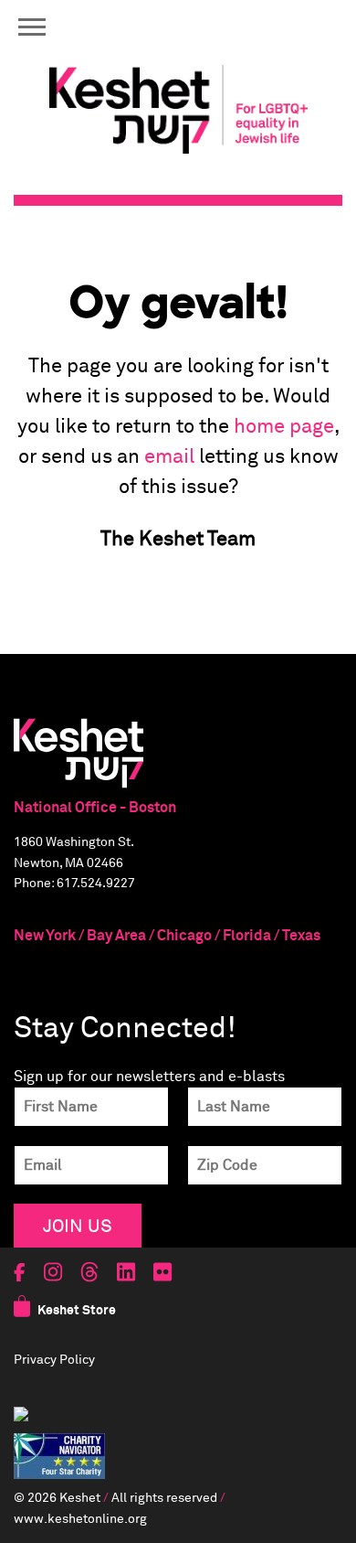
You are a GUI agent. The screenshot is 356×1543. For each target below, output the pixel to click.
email (169, 457)
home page (284, 427)
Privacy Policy (54, 1360)
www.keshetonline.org (80, 1519)
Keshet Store (76, 1310)
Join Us (77, 1225)
